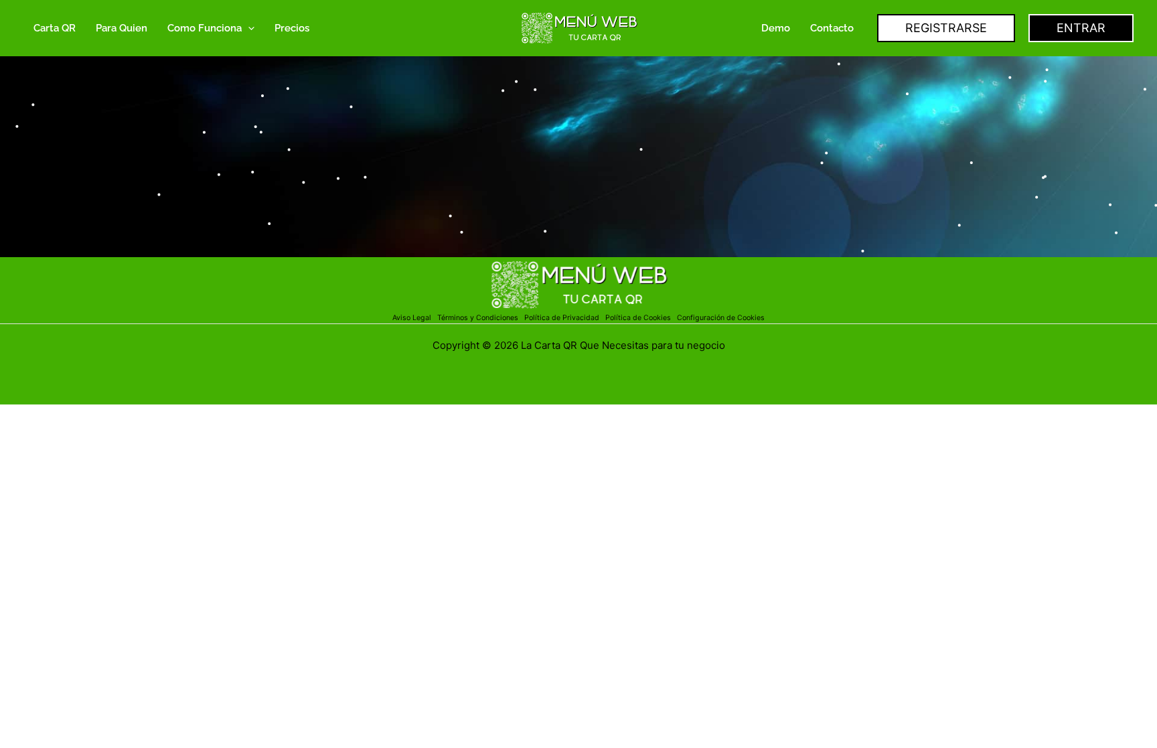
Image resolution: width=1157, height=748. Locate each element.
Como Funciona (204, 28)
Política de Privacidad (563, 317)
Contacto (832, 28)
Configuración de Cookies (721, 317)
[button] (248, 28)
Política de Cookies (638, 317)
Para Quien (121, 28)
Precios (292, 28)
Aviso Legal (412, 317)
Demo (775, 28)
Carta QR (54, 28)
